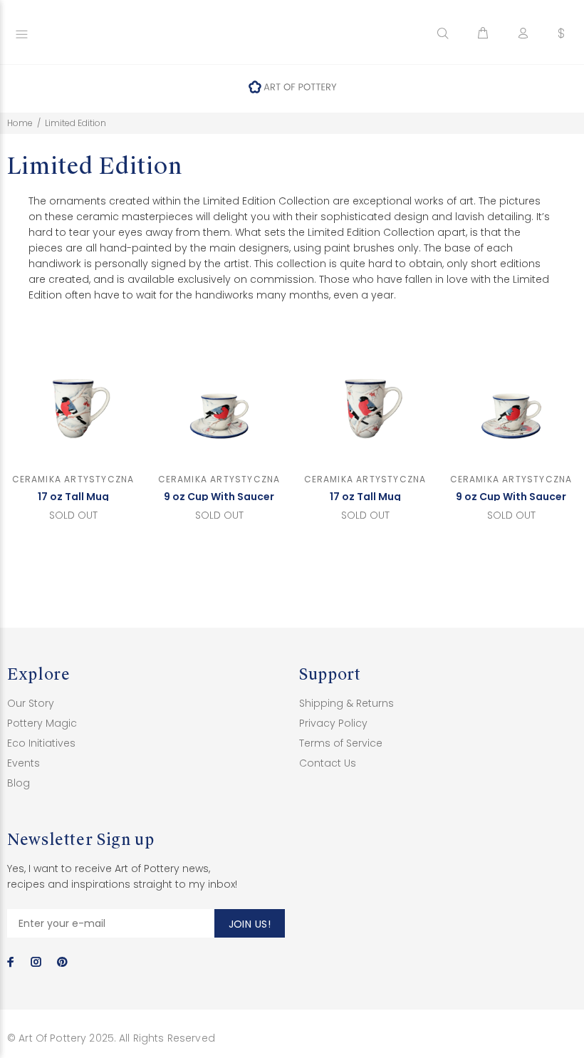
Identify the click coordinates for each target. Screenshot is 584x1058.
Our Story (30, 703)
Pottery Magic (42, 723)
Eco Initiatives (41, 743)
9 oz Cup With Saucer (219, 496)
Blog (18, 783)
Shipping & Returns (346, 703)
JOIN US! (250, 924)
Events (23, 763)
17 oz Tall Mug (73, 496)
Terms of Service (340, 743)
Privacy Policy (333, 723)
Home (20, 123)
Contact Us (327, 763)
